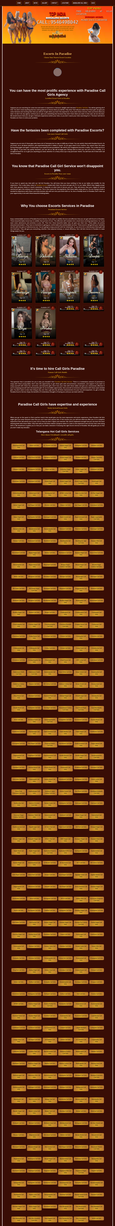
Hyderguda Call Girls (81, 851)
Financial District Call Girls (50, 744)
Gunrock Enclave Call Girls (34, 804)
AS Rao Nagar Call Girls (96, 494)
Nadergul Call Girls (34, 1170)
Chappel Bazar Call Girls (81, 625)
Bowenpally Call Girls (81, 601)
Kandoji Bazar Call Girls (34, 935)
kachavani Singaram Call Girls (96, 899)
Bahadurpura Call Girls (34, 530)
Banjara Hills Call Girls (96, 542)
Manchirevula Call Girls (34, 1100)
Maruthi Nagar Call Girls (18, 1112)
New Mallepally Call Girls (19, 1219)
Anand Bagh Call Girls (50, 482)
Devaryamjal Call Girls (96, 685)
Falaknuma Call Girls (18, 731)
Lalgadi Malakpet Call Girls (81, 1028)
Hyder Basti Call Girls (19, 852)
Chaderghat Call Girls (65, 613)
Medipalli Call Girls (18, 1123)
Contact (54, 3)
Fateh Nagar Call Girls (81, 732)
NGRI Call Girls (96, 1218)
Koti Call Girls (81, 994)
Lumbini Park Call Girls (34, 1052)
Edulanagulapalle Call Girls (50, 720)
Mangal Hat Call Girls (50, 1100)
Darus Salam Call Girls (81, 673)
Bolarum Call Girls (96, 588)
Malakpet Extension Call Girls (96, 1076)
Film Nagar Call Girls (34, 743)
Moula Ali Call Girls (81, 1147)
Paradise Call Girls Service (63, 382)
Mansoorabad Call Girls (80, 1100)
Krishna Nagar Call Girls (34, 1005)
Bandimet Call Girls (50, 541)
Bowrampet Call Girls (96, 600)
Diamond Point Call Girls (50, 697)
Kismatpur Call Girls (65, 970)
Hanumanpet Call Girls (50, 816)
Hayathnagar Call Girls (34, 828)
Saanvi (94, 292)
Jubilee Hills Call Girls (81, 899)
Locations (65, 3)
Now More (44, 332)
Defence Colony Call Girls (65, 685)
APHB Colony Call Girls (65, 494)
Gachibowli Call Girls (65, 743)
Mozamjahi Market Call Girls (96, 1148)
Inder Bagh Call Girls (18, 874)
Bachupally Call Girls (34, 517)
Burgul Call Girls (50, 612)
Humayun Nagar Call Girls (81, 840)
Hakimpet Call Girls (96, 803)
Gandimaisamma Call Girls (96, 756)
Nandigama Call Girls (19, 1195)
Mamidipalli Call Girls (18, 1100)
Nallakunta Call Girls (50, 1182)
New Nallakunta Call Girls (65, 1219)
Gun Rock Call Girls (81, 791)
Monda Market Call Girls (81, 1136)
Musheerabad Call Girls (65, 1159)
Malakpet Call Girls (81, 1075)
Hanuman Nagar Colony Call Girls (19, 816)
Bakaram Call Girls (65, 529)
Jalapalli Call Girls (49, 886)
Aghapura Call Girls (50, 457)
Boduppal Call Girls (50, 588)
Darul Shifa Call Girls (65, 672)
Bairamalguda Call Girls (49, 530)
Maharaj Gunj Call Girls (96, 1064)
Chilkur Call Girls (50, 648)
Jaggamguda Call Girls (18, 887)
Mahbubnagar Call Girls (18, 1076)
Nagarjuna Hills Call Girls (65, 1171)
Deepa (94, 256)
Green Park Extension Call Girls (19, 792)
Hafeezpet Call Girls (81, 803)
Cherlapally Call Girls (81, 637)
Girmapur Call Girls (96, 767)
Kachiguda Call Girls (34, 910)
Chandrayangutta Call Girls (50, 625)
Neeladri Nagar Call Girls (19, 1207)
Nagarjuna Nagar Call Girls (81, 1171)
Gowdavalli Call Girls (65, 779)
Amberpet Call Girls (96, 469)
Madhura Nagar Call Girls (34, 1064)
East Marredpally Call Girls (97, 709)
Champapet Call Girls (96, 613)
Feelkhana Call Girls (96, 731)
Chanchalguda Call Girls (18, 625)
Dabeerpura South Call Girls (34, 673)
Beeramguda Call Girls (18, 565)
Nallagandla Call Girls (19, 1183)
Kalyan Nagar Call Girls (49, 923)
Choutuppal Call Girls (50, 661)
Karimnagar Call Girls (81, 935)
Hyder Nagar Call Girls (34, 852)
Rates (35, 3)
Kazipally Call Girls (18, 958)
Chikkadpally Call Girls (18, 649)
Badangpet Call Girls (50, 517)
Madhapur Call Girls (19, 1063)
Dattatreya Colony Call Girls (18, 685)
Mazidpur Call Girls (65, 1111)
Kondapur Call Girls (81, 982)
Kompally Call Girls (50, 982)
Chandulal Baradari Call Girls (65, 625)
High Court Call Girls (65, 827)
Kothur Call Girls (65, 994)
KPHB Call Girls (18, 1004)
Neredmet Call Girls (50, 1206)
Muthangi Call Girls (81, 1158)
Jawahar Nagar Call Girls (97, 887)
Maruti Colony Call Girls (34, 1112)
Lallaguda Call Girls (96, 1027)
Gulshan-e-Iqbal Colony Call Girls (50, 792)
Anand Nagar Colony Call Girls (81, 482)
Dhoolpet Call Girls (34, 696)
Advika (46, 256)
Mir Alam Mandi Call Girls (97, 1124)
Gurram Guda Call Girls (49, 804)
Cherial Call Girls (65, 636)
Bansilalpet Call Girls (18, 552)
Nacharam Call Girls (19, 1170)
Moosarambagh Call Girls (34, 1148)
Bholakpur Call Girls (50, 576)
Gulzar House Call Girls (65, 792)
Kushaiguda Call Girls (65, 1016)
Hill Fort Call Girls (81, 827)
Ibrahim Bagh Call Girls (18, 863)
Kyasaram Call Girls (81, 1015)
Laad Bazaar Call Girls (96, 1016)
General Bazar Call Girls (34, 768)
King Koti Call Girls (18, 970)
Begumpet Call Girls (50, 564)
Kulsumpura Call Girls (81, 1005)
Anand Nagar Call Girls (65, 482)
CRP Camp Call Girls (81, 661)
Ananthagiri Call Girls (96, 482)
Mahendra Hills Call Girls (34, 1076)
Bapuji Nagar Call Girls (34, 553)
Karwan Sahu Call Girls (49, 947)
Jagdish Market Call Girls (96, 875)
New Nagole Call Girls (50, 1219)
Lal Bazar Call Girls (34, 1027)
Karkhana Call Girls (96, 934)
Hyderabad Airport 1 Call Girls (50, 852)
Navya (46, 292)
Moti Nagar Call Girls (65, 1147)
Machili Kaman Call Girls (50, 1052)
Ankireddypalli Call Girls (18, 494)
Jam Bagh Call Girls (65, 886)
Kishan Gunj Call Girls (50, 971)
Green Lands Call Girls (96, 780)
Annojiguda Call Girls (50, 494)
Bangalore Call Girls (80, 3)
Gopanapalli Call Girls (34, 780)
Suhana (70, 256)
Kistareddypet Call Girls (80, 971)
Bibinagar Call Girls (96, 576)
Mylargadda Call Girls (96, 1159)
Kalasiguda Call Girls (96, 910)
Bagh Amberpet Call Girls (81, 518)
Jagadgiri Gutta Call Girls (81, 875)
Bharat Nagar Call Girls (81, 565)
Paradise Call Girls (82, 108)
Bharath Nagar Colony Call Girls (96, 565)
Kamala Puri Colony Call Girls (81, 923)
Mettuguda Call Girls (81, 1123)
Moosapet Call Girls (19, 1147)
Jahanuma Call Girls (34, 886)
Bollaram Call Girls (18, 600)
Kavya (22, 256)
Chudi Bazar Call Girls (65, 661)
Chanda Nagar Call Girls (34, 625)
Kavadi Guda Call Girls (81, 947)
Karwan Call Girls (34, 946)
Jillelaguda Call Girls (50, 898)
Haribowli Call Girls (65, 815)
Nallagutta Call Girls (34, 1182)
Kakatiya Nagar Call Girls (81, 911)
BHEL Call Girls (18, 576)
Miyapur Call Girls (18, 1135)
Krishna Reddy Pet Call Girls (49, 1005)
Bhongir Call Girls (65, 576)
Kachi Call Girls (18, 910)
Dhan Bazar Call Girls (19, 697)
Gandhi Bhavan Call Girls (65, 756)
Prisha (46, 328)
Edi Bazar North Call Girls (34, 720)
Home (19, 3)
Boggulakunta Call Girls (81, 589)
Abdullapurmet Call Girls (18, 446)
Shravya (22, 292)
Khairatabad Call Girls (81, 959)
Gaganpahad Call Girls (18, 756)
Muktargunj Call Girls (34, 1158)
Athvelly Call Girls (49, 505)
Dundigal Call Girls (49, 707)
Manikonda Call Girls (65, 1099)
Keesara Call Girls (34, 958)
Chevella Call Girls (96, 636)
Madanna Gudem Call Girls (65, 1052)
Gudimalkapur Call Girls (34, 792)
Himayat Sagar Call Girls (18, 840)
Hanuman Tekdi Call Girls (34, 816)
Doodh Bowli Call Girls (18, 709)
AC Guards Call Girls (50, 445)
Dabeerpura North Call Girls (18, 673)
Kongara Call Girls (96, 982)
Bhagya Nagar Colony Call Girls (65, 565)
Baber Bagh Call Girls (19, 518)
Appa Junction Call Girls (81, 494)
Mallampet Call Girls (50, 1087)
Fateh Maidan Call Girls (65, 732)
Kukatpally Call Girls (65, 1004)
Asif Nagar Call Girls (34, 505)
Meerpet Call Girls (34, 1123)
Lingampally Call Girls (97, 1040)
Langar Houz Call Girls (18, 1040)
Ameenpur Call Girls (19, 481)
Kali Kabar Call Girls (19, 922)
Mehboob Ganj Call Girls (50, 1124)
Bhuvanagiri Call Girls (81, 577)
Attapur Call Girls (65, 505)
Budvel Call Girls (34, 612)
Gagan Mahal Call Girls (96, 744)
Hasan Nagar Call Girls (81, 816)
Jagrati (70, 292)
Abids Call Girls (34, 445)
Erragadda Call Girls (65, 719)
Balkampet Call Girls (34, 541)
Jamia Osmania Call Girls (81, 887)
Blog (93, 3)
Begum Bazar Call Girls (34, 565)
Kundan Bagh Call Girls (34, 1016)
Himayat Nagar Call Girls (96, 828)
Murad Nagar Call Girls (50, 1159)
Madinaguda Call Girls (81, 1064)
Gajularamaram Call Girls (50, 756)
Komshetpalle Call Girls (65, 983)
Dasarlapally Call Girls (96, 673)
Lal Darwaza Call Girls (50, 1028)
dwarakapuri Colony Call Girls (65, 709)
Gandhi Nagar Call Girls (81, 756)
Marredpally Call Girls (96, 1100)
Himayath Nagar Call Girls (34, 840)
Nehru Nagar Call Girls (34, 1207)
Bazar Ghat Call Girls (96, 552)
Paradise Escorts (41, 185)
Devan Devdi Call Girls (81, 685)
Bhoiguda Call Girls (34, 576)
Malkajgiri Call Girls (34, 1087)
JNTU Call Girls (65, 898)
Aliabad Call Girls (81, 457)
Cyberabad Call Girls (96, 660)
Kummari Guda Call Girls (19, 1016)
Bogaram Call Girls (65, 588)
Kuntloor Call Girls (49, 1015)
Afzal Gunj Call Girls (34, 457)
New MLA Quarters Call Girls (34, 1219)
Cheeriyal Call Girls (50, 636)
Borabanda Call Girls (50, 600)
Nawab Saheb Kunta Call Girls (81, 1195)
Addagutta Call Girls (81, 445)
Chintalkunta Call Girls (96, 649)
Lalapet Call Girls (65, 1027)
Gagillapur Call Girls (34, 755)
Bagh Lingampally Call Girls (96, 518)
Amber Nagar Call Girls (81, 470)
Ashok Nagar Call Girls (18, 506)
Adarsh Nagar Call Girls (65, 446)
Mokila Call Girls (65, 1135)
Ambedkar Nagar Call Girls (65, 470)
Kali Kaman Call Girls (34, 923)
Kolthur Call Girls (34, 982)
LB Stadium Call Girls (50, 1040)
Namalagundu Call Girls (65, 1183)
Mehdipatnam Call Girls (65, 1124)
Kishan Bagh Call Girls (34, 971)
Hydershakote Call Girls (96, 852)
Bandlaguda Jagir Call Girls (81, 542)
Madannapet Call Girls (81, 1052)
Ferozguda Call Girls (18, 743)
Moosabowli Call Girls (97, 1136)
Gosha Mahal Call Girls (49, 780)
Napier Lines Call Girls (34, 1195)
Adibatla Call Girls (96, 445)
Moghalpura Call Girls (34, 1136)
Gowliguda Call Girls (81, 779)
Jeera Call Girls (34, 898)
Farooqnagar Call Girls (34, 732)
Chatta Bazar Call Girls (34, 637)
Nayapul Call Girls (96, 1194)
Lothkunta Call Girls (19, 1051)
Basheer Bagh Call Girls (81, 553)
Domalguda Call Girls (96, 697)
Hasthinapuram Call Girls (19, 828)
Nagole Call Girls (96, 1170)
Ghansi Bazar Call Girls (49, 768)
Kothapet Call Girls (49, 994)
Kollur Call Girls (18, 982)
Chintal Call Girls (65, 648)
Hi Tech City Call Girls (50, 828)
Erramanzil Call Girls (81, 719)
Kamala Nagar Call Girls (65, 923)
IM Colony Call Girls (97, 862)
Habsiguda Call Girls (65, 803)
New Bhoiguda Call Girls (65, 1207)
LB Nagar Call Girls (34, 1039)
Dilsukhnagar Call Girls (81, 697)
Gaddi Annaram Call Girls (81, 744)
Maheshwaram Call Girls (50, 1076)
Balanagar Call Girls (97, 529)
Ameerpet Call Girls (34, 481)
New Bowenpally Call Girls (81, 1207)
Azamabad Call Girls (96, 505)
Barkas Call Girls (50, 552)
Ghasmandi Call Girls (65, 768)
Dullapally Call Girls (34, 707)
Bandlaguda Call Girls (65, 542)
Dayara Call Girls (34, 684)
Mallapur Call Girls (65, 1087)
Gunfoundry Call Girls (19, 804)
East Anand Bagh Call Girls (81, 709)
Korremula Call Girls (19, 994)
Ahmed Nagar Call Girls (65, 458)
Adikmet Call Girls (18, 457)
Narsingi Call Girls (65, 1194)
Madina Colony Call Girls (65, 1064)
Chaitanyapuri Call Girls (81, 613)
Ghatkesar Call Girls (81, 767)
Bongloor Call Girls (34, 600)
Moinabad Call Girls (50, 1135)
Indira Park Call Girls (34, 874)
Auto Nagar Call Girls (81, 505)
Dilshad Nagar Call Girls (65, 697)
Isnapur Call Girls (50, 874)
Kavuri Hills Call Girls (96, 947)
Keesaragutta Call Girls (49, 959)
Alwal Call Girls (49, 469)
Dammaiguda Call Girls (49, 673)
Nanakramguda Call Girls (97, 1183)
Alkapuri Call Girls (18, 469)
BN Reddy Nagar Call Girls (34, 589)
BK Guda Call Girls (18, 588)
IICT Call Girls (81, 862)
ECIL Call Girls (18, 719)
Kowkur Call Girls (96, 994)
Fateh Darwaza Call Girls (50, 732)
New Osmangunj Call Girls (81, 1219)
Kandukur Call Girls (50, 934)
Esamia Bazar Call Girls (96, 720)
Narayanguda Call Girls (49, 1195)
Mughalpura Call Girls (19, 1159)
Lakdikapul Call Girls (18, 1027)
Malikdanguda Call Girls (18, 1088)
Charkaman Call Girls (96, 625)
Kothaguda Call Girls (34, 994)
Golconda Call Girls (18, 779)
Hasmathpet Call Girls (97, 816)
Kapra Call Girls (65, 934)
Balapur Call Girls (18, 541)
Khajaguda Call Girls (96, 958)
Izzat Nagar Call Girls (65, 874)
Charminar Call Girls (19, 636)
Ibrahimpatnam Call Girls (34, 863)
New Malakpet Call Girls (96, 1207)
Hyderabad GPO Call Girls (65, 852)
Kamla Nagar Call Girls (96, 923)
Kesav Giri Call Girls (65, 958)
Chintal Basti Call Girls (81, 649)
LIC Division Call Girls (81, 1040)
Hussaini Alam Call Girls (96, 840)
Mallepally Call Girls (97, 1087)
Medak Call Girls (81, 1111)
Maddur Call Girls (96, 1051)
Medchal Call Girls (96, 1111)
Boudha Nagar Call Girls (65, 601)
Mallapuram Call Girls (81, 1088)
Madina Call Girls (50, 1063)
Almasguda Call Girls (34, 469)
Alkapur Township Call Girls (96, 458)
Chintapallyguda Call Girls (34, 661)
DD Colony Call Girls (50, 684)
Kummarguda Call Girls (96, 1005)
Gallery (44, 3)
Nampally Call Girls (81, 1182)
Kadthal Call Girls (50, 910)
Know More (20, 260)
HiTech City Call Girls (50, 840)
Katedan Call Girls (65, 946)
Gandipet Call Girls (18, 767)
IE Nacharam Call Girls (65, 863)
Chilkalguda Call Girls (34, 649)
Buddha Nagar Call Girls (18, 613)
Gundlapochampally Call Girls (97, 792)
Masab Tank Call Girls (50, 1112)
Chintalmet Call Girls (18, 660)
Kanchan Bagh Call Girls (18, 935)
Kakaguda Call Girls (65, 910)
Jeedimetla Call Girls (18, 898)
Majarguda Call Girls (65, 1075)
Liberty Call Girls (65, 1039)
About (27, 3)
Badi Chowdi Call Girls (65, 518)
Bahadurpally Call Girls (18, 530)
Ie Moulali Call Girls (50, 862)
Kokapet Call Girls (96, 970)
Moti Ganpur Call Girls (50, 1148)
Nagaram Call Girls (50, 1170)
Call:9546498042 (57, 22)
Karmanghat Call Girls (19, 947)
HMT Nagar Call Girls (65, 840)
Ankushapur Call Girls (34, 494)
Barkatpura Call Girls (65, 552)
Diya (22, 328)
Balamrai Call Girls (81, 529)
